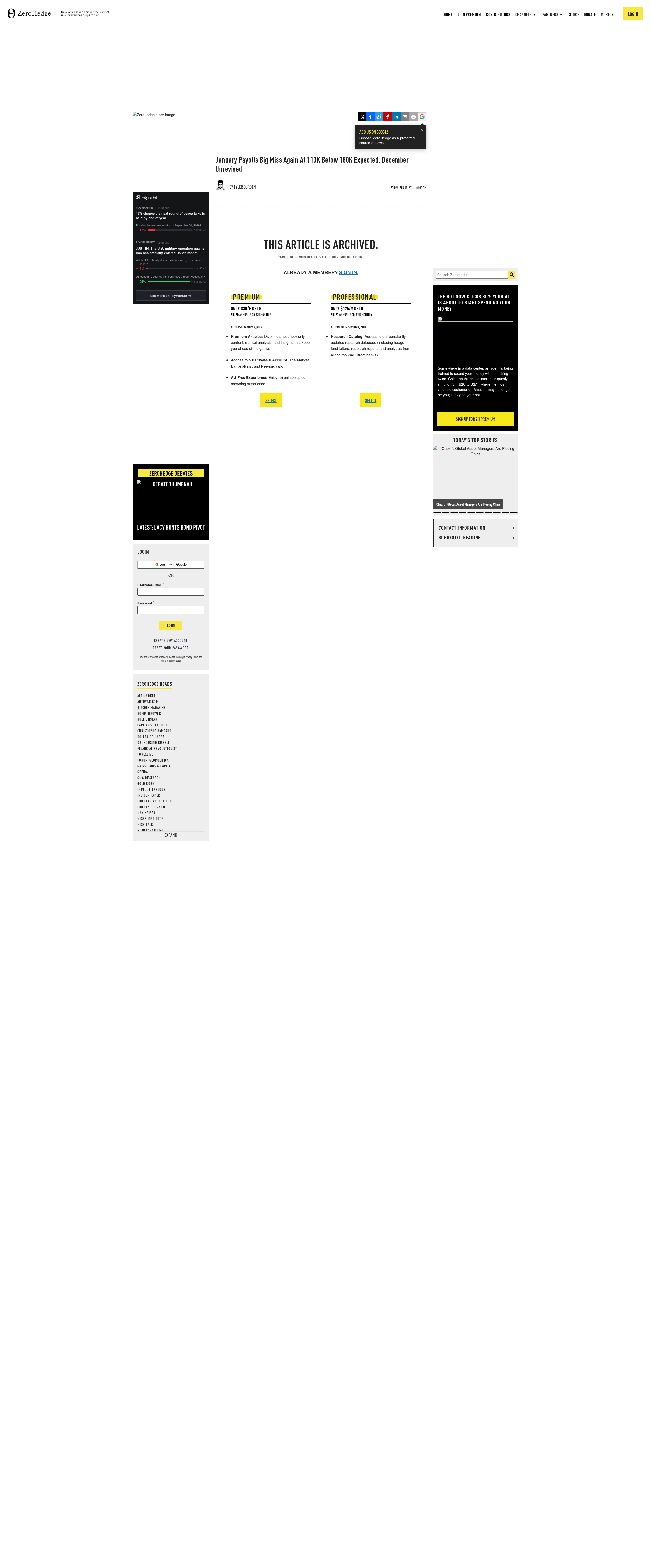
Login (171, 625)
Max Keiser (146, 812)
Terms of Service (168, 660)
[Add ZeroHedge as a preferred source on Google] (422, 117)
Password (144, 603)
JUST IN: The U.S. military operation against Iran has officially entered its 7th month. (170, 250)
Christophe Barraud (154, 730)
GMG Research (149, 777)
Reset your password (171, 647)
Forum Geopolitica (153, 760)
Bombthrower (149, 713)
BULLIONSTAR (147, 719)
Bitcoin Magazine (151, 707)
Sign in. (348, 272)
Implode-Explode (151, 789)
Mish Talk (145, 824)
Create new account (171, 640)
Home (448, 14)
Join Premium (469, 14)
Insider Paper (148, 795)
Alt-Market (146, 695)
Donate (590, 14)
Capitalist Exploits (153, 724)
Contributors (498, 14)
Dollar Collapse (151, 736)
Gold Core (145, 783)
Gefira (142, 771)
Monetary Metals (151, 830)
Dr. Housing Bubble (153, 742)
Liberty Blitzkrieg (152, 806)
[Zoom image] (475, 337)
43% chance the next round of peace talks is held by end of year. (170, 215)
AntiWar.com (148, 701)
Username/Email (149, 585)
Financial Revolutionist (157, 748)
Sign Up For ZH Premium (475, 419)
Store (574, 14)
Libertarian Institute (155, 800)
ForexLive (145, 754)
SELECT (271, 400)
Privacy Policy (192, 657)
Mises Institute (150, 818)
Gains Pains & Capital (154, 765)
